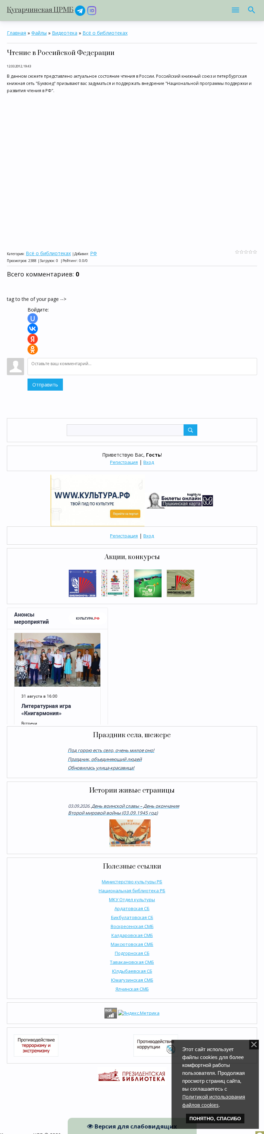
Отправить (45, 384)
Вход (148, 462)
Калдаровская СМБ (132, 935)
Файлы (39, 33)
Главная (16, 33)
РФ (93, 253)
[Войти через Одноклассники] (33, 349)
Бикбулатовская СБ (132, 917)
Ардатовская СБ (132, 908)
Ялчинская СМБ (132, 989)
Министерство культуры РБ (132, 882)
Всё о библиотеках (105, 33)
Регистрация (124, 462)
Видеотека (64, 33)
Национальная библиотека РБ (132, 890)
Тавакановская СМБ (132, 962)
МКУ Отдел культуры (132, 899)
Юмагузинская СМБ (132, 980)
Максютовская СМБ (132, 944)
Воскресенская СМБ (132, 926)
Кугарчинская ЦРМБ (40, 10)
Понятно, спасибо (215, 1118)
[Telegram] (80, 10)
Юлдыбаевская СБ (132, 971)
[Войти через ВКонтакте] (33, 329)
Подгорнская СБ (132, 953)
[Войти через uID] (33, 318)
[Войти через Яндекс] (33, 339)
